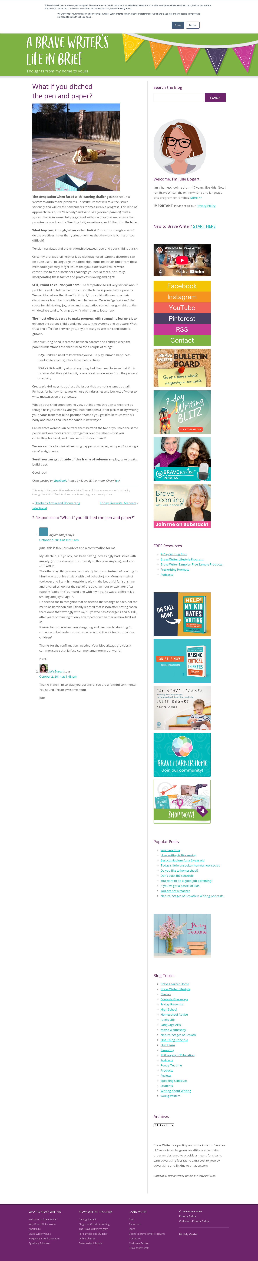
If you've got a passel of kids (180, 886)
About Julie (35, 1228)
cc (117, 481)
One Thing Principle (174, 1040)
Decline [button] (193, 25)
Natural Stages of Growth (178, 1035)
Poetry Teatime (171, 1065)
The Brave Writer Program (93, 1228)
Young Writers (170, 1096)
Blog (131, 1219)
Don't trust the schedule (177, 876)
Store (132, 1228)
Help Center (190, 1234)
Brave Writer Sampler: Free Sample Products (191, 564)
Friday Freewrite (172, 1004)
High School (169, 1009)
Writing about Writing (176, 1091)
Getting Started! (87, 1219)
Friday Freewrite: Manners (118, 503)
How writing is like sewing (178, 855)
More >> (196, 198)
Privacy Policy (206, 206)
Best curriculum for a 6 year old (183, 860)
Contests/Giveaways (174, 999)
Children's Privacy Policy (194, 1221)
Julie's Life (168, 1020)
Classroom (135, 1224)
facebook (60, 481)
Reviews (166, 1075)
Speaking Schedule (174, 1081)
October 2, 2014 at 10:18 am (59, 540)
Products (167, 1070)
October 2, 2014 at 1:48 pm (58, 676)
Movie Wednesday (173, 1030)
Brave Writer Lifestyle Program (182, 559)
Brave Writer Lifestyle (175, 989)
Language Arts (171, 1025)
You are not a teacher (175, 891)
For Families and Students (93, 1233)
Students (167, 1086)
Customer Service (139, 1243)
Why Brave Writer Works (42, 1224)
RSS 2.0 (50, 494)
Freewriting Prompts (175, 569)
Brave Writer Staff (139, 1248)
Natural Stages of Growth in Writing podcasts (192, 896)
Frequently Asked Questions (44, 1238)
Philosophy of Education (177, 1055)
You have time (170, 850)
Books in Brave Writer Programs (147, 1233)
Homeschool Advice (70, 490)
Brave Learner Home (175, 984)
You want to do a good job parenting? (187, 881)
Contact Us (135, 1238)
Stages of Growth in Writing (94, 1224)
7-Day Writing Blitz (174, 554)
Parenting (167, 1050)
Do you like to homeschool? (179, 870)
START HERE (204, 226)
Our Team (168, 1045)
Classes (166, 994)
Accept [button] (178, 25)
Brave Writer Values (40, 1233)
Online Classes (87, 1238)
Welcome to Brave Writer (43, 1219)
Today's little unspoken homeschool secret (190, 865)
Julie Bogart (56, 671)
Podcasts (167, 575)
